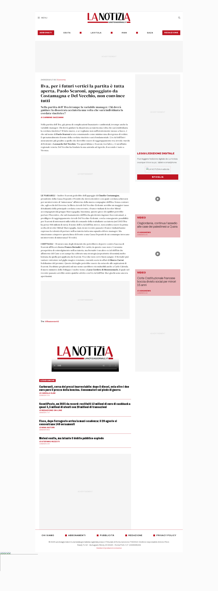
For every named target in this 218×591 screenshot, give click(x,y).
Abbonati (46, 33)
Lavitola (96, 33)
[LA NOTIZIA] (109, 17)
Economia (61, 80)
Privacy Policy (166, 535)
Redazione (171, 33)
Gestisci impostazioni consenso (109, 548)
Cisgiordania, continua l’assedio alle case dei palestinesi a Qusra (157, 225)
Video (141, 217)
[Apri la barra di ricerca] (179, 18)
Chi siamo (48, 535)
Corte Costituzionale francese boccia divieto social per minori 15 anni (156, 281)
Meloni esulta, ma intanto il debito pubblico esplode (71, 438)
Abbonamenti (77, 535)
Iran (124, 33)
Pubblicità (107, 535)
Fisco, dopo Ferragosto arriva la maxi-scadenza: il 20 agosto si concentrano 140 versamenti (78, 422)
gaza (150, 33)
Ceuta (67, 33)
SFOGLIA (158, 177)
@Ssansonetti (52, 321)
